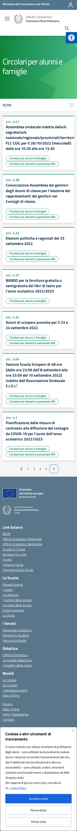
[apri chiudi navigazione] (7, 19)
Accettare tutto (38, 798)
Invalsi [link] (7, 559)
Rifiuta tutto (38, 821)
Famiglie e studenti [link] (16, 635)
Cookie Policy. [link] (18, 788)
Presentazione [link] (13, 584)
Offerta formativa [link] (15, 655)
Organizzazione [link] (13, 610)
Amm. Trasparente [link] (15, 714)
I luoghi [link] (8, 589)
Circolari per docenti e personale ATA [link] (32, 163)
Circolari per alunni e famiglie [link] (27, 158)
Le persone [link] (10, 594)
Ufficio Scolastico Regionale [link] (22, 539)
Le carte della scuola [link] (17, 605)
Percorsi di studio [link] (14, 640)
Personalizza (38, 810)
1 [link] (28, 468)
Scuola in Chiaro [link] (14, 549)
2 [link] (34, 468)
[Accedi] (70, 5)
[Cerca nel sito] (67, 28)
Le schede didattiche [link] (17, 660)
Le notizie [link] (9, 680)
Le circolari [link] (10, 685)
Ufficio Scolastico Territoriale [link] (22, 544)
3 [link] (40, 468)
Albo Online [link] (11, 695)
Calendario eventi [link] (15, 690)
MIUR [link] (6, 533)
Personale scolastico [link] (17, 630)
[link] (71, 37)
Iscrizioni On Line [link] (15, 554)
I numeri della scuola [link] (17, 600)
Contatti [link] (8, 719)
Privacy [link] (8, 704)
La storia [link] (9, 615)
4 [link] (46, 468)
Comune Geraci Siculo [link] (18, 569)
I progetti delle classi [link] (17, 665)
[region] (38, 779)
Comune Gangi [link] (13, 564)
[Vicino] (72, 730)
